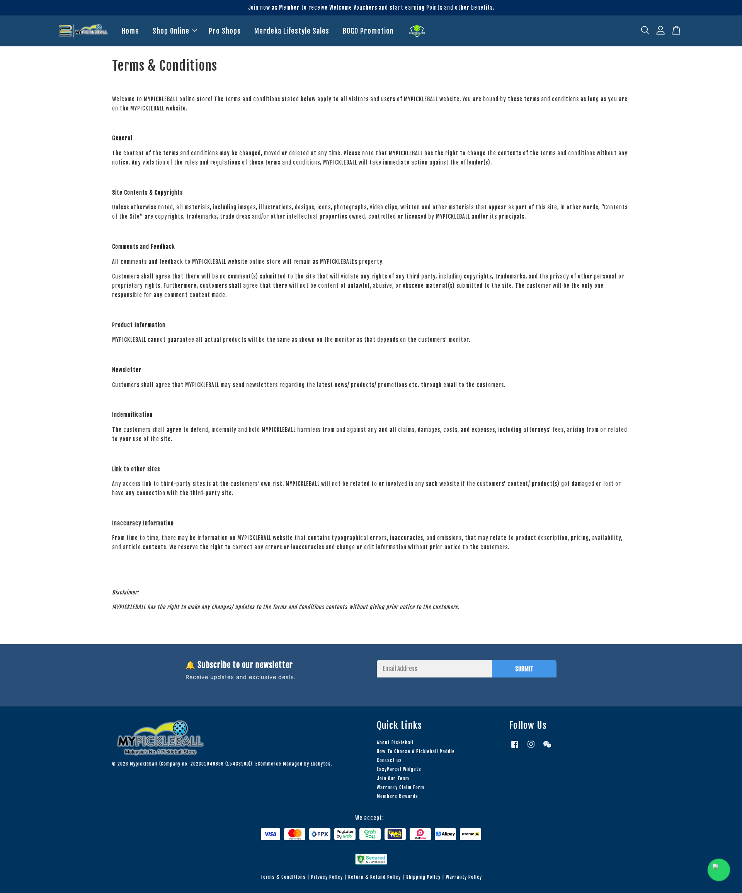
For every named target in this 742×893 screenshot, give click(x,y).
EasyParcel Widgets (399, 769)
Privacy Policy (327, 877)
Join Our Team (393, 778)
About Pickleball (395, 742)
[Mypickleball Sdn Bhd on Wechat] (547, 748)
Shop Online (171, 31)
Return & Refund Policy (374, 877)
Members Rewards (397, 796)
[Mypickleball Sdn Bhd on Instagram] (531, 748)
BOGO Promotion (368, 31)
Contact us (389, 760)
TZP (417, 31)
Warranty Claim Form (400, 787)
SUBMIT (524, 669)
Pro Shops (225, 31)
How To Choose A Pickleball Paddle (416, 751)
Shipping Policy (423, 877)
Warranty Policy (464, 877)
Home (130, 31)
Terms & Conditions (283, 877)
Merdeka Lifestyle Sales (291, 31)
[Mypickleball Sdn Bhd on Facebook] (514, 748)
